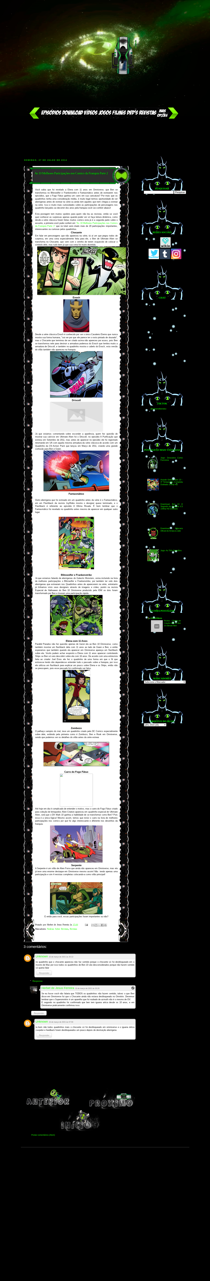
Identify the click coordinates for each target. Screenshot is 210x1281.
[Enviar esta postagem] (86, 924)
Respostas (37, 981)
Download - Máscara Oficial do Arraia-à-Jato (171, 529)
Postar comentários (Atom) (43, 1135)
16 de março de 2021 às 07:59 (61, 1022)
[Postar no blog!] (96, 925)
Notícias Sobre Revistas (57, 929)
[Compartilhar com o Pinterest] (105, 925)
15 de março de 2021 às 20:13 (61, 957)
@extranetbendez (158, 409)
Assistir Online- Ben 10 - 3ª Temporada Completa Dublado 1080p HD (171, 482)
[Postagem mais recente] (48, 1108)
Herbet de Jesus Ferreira (58, 988)
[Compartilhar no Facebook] (102, 925)
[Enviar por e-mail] (92, 925)
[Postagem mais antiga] (111, 1108)
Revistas (73, 929)
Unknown (42, 956)
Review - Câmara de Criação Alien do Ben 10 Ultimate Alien (172, 623)
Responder (44, 973)
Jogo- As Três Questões (171, 550)
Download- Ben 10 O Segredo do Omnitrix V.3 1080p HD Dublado (171, 506)
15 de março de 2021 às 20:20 (87, 988)
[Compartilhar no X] (99, 925)
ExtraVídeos (156, 618)
